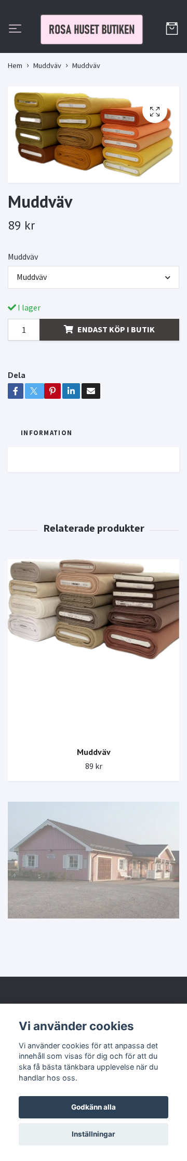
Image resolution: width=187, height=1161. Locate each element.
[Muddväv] (93, 696)
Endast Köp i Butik (116, 377)
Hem (15, 113)
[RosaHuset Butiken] (93, 53)
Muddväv (47, 113)
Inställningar (93, 1134)
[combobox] (93, 325)
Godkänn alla (93, 1107)
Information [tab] (46, 480)
